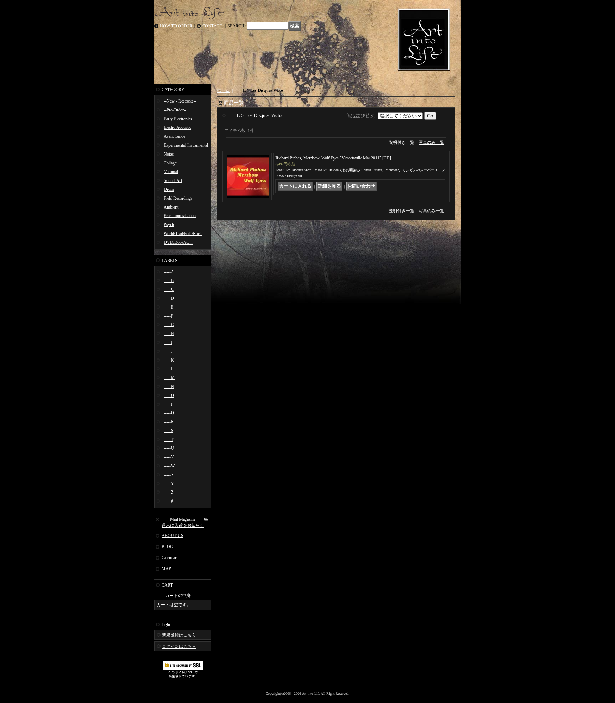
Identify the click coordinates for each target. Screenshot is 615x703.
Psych (169, 224)
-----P (168, 404)
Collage (170, 163)
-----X (169, 474)
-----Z (168, 492)
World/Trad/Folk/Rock (183, 233)
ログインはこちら (179, 646)
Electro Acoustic (177, 127)
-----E (168, 307)
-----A (169, 271)
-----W (169, 465)
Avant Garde (174, 136)
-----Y (169, 483)
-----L (168, 368)
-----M (169, 377)
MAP (166, 568)
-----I (168, 342)
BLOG (167, 546)
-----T (168, 439)
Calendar (169, 557)
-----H (169, 333)
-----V (169, 457)
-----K (169, 360)
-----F (168, 316)
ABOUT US (172, 535)
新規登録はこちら (179, 635)
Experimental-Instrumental (186, 145)
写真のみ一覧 (431, 142)
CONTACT (212, 25)
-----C (169, 289)
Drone (169, 189)
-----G (169, 324)
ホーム (223, 90)
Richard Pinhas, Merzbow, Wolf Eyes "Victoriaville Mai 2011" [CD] (333, 158)
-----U (169, 448)
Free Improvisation (180, 215)
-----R (169, 421)
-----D (169, 298)
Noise (169, 154)
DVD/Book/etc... (178, 242)
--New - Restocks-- (180, 101)
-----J (168, 351)
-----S (168, 430)
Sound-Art (173, 180)
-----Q (169, 412)
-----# (168, 501)
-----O (169, 395)
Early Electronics (178, 118)
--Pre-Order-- (175, 109)
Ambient (171, 207)
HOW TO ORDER (176, 25)
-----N (169, 386)
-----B (169, 280)
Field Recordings (178, 198)
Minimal (171, 171)
